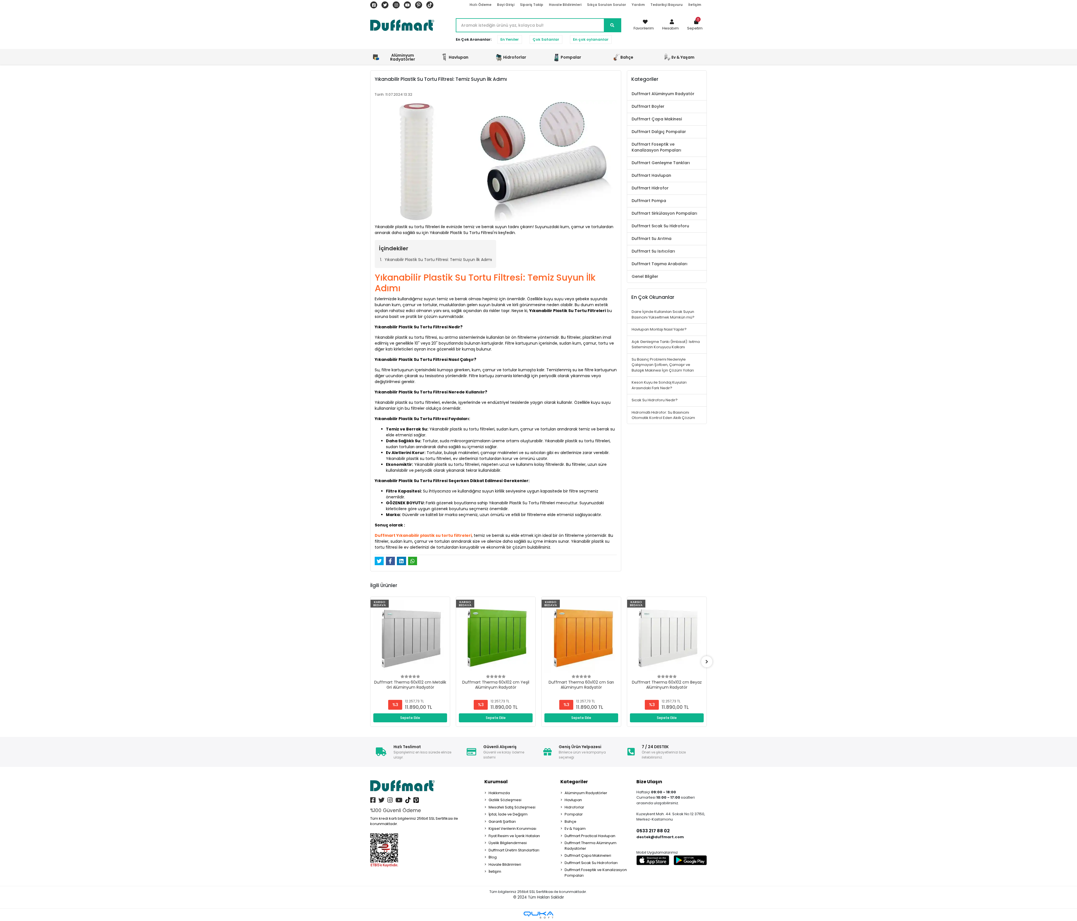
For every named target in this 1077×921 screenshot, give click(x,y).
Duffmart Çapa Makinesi (657, 119)
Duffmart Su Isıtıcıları (653, 251)
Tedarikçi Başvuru (666, 4)
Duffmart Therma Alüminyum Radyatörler (590, 845)
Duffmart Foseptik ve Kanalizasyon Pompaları (656, 147)
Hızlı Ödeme (480, 4)
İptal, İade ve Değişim (508, 814)
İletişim (694, 4)
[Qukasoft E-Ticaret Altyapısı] (538, 914)
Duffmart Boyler (648, 106)
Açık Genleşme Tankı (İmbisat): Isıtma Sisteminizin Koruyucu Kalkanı (666, 344)
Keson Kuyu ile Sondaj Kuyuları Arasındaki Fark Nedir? (659, 385)
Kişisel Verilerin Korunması (512, 828)
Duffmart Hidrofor (650, 188)
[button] (670, 25)
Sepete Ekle (410, 717)
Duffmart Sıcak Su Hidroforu (660, 226)
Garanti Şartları (502, 821)
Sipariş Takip (531, 4)
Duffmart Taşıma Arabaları (659, 264)
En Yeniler (509, 39)
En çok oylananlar (591, 39)
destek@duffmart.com (660, 837)
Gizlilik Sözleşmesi (505, 800)
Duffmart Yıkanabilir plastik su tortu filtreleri (423, 535)
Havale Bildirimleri (565, 4)
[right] (707, 662)
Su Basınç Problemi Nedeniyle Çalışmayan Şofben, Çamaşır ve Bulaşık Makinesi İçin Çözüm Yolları (663, 365)
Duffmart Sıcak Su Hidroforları (591, 862)
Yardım (638, 4)
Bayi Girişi (505, 4)
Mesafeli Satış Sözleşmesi (512, 807)
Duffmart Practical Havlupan (590, 835)
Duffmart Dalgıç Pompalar (659, 131)
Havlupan (573, 800)
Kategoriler (574, 781)
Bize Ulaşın (649, 781)
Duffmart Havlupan (651, 175)
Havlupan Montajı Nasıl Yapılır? (659, 329)
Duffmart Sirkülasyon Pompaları (664, 213)
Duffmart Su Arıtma (651, 238)
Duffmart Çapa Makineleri (588, 855)
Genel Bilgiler (645, 276)
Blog (493, 857)
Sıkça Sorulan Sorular (606, 4)
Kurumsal (496, 781)
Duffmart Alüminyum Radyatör (663, 94)
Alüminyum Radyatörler (586, 793)
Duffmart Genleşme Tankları (661, 163)
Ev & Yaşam (575, 828)
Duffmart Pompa (649, 200)
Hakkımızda (499, 793)
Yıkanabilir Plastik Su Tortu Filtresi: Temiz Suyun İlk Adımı (438, 259)
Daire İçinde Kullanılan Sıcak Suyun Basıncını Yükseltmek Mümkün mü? (663, 314)
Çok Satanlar (546, 39)
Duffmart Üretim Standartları (514, 850)
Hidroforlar (574, 807)
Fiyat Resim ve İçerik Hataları (514, 835)
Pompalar (574, 814)
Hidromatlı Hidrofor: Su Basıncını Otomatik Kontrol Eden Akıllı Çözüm (663, 415)
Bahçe (570, 821)
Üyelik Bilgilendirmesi (508, 843)
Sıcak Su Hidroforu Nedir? (655, 400)
